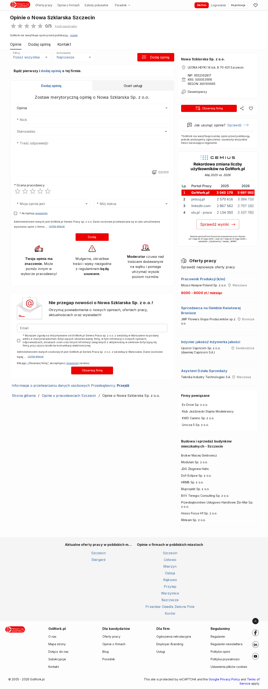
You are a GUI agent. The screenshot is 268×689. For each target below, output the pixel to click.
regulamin (41, 213)
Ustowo (170, 560)
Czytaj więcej (57, 226)
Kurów (170, 613)
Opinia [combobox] (22, 108)
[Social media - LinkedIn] (255, 644)
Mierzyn (170, 566)
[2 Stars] (25, 191)
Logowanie (218, 5)
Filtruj (16, 52)
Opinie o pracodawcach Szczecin (69, 395)
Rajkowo (170, 580)
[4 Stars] (40, 191)
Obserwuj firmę (92, 370)
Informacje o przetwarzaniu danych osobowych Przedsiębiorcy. (70, 385)
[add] (255, 633)
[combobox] (86, 131)
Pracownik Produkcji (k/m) (203, 279)
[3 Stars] (32, 191)
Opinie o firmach (68, 5)
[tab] (51, 86)
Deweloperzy (197, 91)
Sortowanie (63, 52)
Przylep (170, 586)
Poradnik (121, 5)
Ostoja (170, 573)
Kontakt (53, 666)
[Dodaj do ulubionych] (250, 108)
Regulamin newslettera (226, 644)
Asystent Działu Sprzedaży (204, 371)
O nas (52, 636)
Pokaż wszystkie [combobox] (26, 57)
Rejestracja (238, 5)
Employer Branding (169, 644)
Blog (105, 651)
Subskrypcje (57, 659)
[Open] (166, 131)
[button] (66, 26)
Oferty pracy (43, 5)
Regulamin (218, 636)
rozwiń (74, 35)
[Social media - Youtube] (255, 656)
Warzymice (170, 593)
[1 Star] (17, 191)
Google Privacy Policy (224, 679)
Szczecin (98, 553)
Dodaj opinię (159, 57)
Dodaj (92, 237)
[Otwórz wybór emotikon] (154, 172)
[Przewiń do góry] (255, 621)
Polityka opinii (220, 651)
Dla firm (201, 5)
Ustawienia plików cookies (229, 666)
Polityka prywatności (225, 659)
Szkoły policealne (96, 5)
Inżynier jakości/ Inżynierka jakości (210, 342)
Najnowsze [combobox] (65, 57)
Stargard (98, 560)
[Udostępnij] (242, 108)
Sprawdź (234, 125)
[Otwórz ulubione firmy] (255, 5)
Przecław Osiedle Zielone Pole (170, 607)
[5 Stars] (48, 191)
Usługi (160, 651)
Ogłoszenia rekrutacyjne (173, 636)
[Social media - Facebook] (255, 632)
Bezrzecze (170, 600)
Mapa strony (57, 644)
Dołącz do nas (58, 651)
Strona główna (24, 395)
